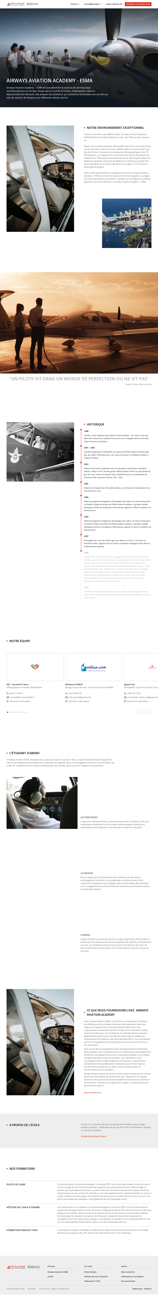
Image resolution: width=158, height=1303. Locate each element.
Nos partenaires (128, 1281)
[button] (7, 712)
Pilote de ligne (90, 1272)
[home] (23, 4)
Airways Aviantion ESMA (58, 1272)
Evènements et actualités (132, 1276)
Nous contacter (128, 1272)
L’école (50, 1276)
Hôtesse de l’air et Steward (96, 1276)
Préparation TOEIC (92, 1281)
